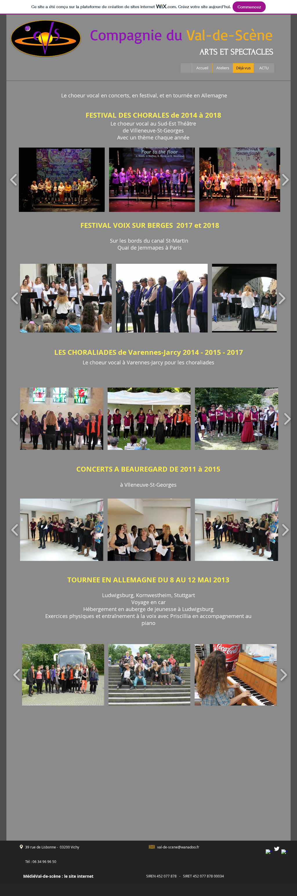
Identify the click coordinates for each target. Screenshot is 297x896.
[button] (62, 180)
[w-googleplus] (284, 852)
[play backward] (13, 180)
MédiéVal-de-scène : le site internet (58, 876)
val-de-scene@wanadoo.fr (178, 847)
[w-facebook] (269, 852)
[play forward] (285, 180)
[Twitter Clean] (277, 849)
